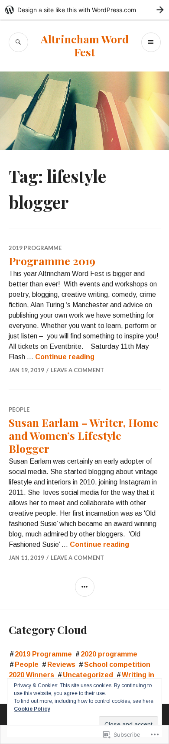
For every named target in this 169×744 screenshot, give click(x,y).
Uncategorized (88, 675)
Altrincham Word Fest (85, 45)
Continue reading (64, 357)
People (19, 409)
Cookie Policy (32, 709)
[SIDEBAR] (84, 587)
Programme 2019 (52, 260)
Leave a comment (77, 370)
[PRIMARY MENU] (151, 42)
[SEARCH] (18, 42)
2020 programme (109, 654)
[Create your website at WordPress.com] (84, 9)
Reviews (61, 664)
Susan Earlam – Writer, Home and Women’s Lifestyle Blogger (84, 435)
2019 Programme (35, 247)
